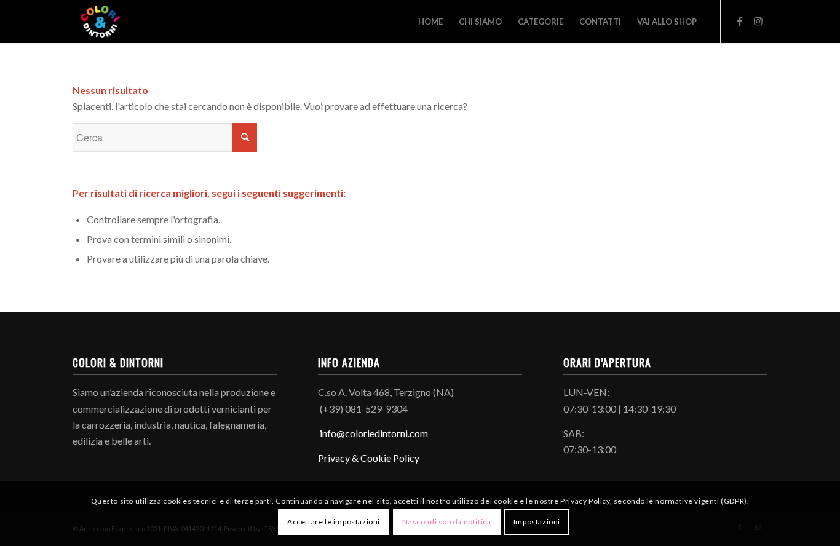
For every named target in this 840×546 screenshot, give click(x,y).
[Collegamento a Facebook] (740, 21)
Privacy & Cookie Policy (368, 458)
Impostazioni (536, 521)
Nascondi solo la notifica (446, 521)
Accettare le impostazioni (333, 521)
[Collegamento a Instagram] (758, 21)
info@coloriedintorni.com (373, 433)
